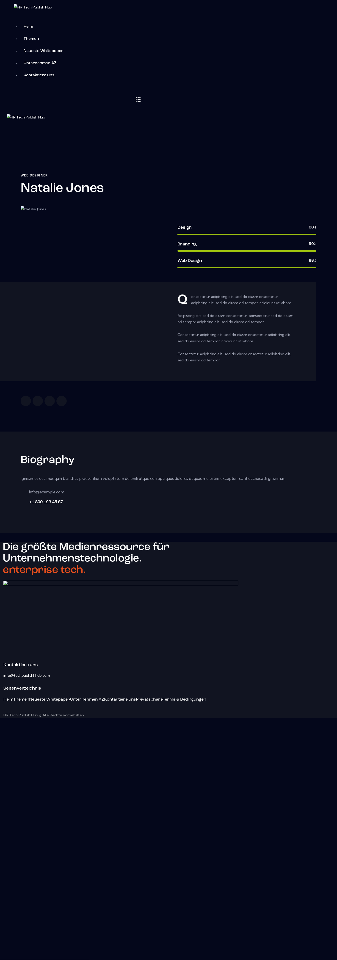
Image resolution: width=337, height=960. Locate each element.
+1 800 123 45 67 (46, 502)
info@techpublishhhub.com (26, 675)
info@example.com (46, 492)
